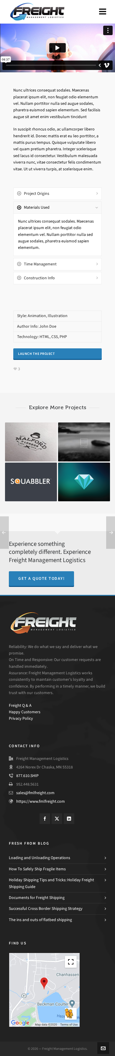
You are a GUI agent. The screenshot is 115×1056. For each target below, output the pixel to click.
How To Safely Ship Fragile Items (37, 869)
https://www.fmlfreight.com (40, 801)
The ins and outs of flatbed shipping (40, 920)
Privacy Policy (21, 718)
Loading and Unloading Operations (39, 858)
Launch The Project (36, 353)
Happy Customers (24, 712)
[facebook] (45, 818)
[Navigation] (102, 12)
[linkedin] (69, 818)
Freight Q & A (20, 705)
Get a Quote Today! (41, 578)
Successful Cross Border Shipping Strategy (46, 908)
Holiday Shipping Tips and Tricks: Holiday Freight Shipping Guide (51, 883)
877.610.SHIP (27, 775)
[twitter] (57, 818)
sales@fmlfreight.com (35, 793)
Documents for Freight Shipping (37, 897)
